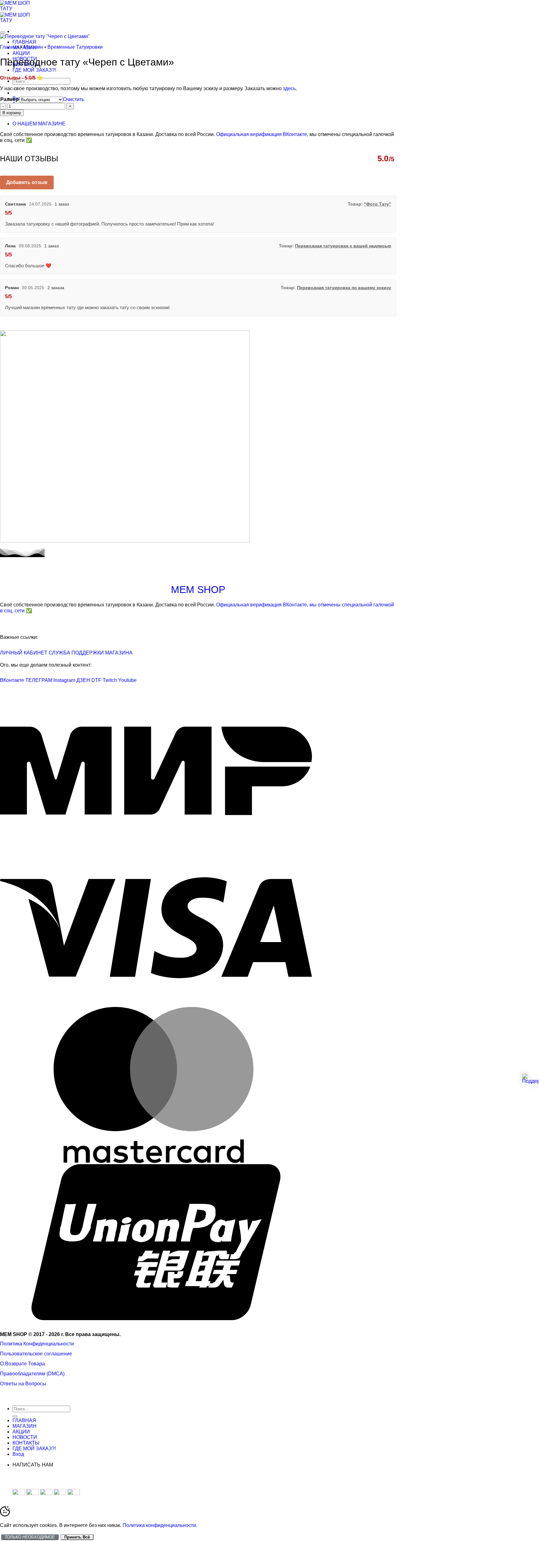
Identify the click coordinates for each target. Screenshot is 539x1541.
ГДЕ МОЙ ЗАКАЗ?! (34, 70)
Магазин (33, 47)
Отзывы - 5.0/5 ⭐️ (21, 77)
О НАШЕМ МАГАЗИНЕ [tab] (39, 123)
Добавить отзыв (26, 182)
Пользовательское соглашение (36, 1353)
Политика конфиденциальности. (160, 1525)
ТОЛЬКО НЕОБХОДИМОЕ (30, 1537)
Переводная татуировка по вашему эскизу (344, 287)
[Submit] (14, 1416)
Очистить (73, 99)
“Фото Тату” (377, 204)
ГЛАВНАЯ (24, 42)
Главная (9, 47)
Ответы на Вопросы (23, 1383)
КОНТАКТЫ (25, 1443)
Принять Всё (77, 1537)
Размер (9, 99)
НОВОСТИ (24, 1437)
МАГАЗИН (24, 1426)
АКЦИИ (21, 53)
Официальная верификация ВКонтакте (261, 134)
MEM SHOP (198, 589)
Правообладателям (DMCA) (32, 1373)
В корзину (11, 112)
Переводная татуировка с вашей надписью (343, 246)
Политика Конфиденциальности (37, 1343)
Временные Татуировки (75, 47)
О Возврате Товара (22, 1363)
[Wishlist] (2, 32)
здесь (289, 88)
